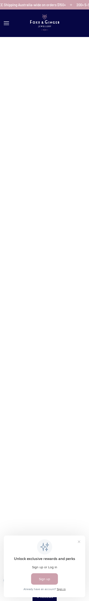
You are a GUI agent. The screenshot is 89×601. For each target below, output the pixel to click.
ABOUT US (45, 416)
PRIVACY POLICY (44, 490)
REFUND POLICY (44, 476)
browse (15, 111)
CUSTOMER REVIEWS (44, 431)
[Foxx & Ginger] (44, 29)
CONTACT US (44, 423)
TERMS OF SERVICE (44, 483)
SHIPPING (44, 468)
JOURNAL (44, 445)
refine (75, 111)
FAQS (45, 438)
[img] (29, 513)
